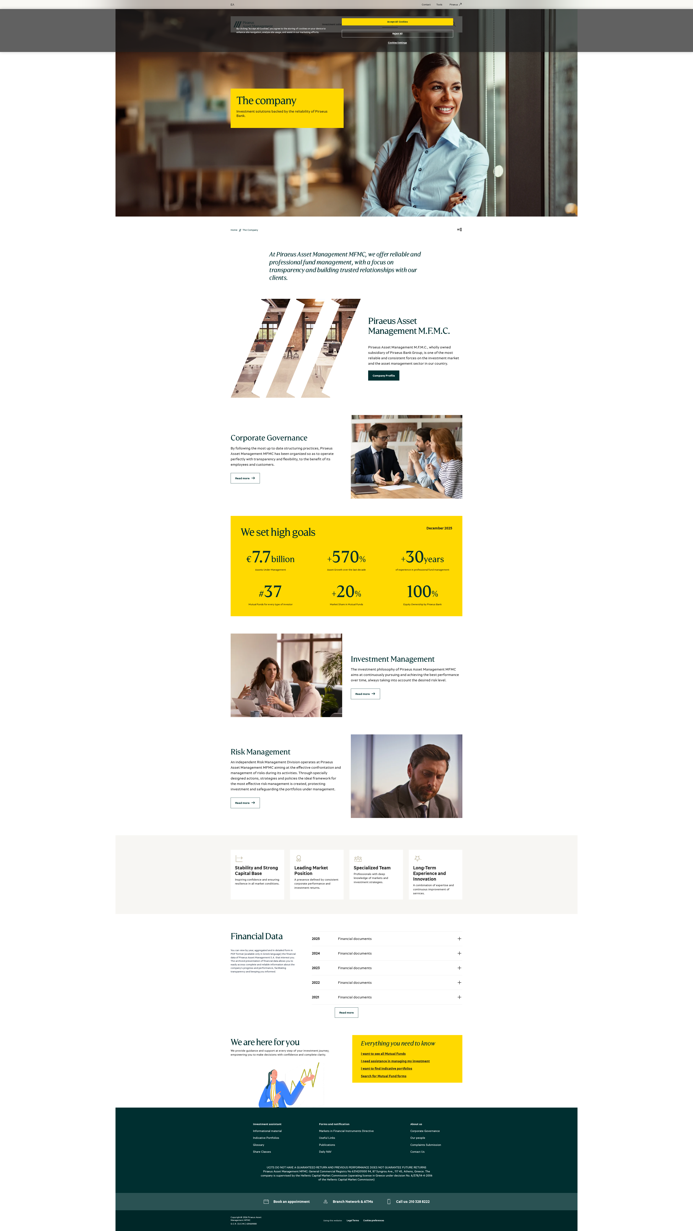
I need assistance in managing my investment (395, 1061)
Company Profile (384, 375)
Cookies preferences (373, 1220)
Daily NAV (325, 1152)
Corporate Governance (425, 1131)
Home (234, 230)
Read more (242, 478)
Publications (327, 1145)
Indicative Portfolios (266, 1138)
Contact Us (417, 1152)
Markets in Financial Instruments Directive (346, 1131)
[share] (459, 230)
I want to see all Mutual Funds (383, 1053)
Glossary (258, 1145)
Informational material (267, 1131)
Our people (417, 1138)
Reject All (397, 33)
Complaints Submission (425, 1145)
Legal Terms (353, 1220)
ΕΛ (232, 4)
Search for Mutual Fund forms (383, 1076)
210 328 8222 (419, 1201)
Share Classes (262, 1152)
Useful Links (327, 1138)
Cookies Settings (397, 42)
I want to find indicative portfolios (386, 1068)
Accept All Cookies (397, 21)
